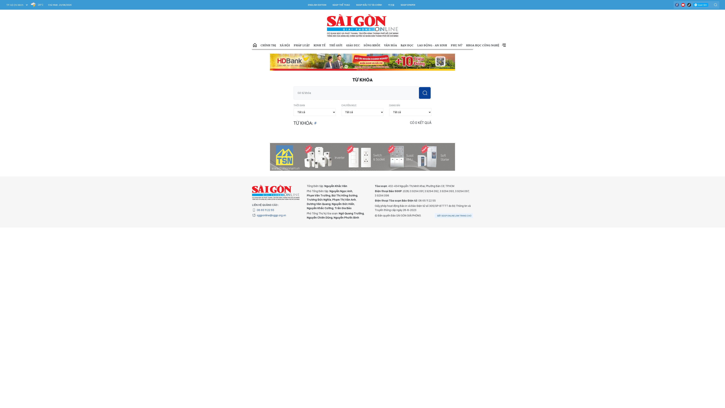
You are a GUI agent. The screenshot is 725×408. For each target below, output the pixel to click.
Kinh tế (319, 45)
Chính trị (268, 45)
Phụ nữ (456, 45)
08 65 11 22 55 (265, 197)
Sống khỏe (372, 45)
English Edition (317, 5)
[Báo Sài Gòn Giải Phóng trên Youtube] (683, 5)
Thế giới (335, 45)
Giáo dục (353, 45)
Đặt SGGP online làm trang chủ (454, 202)
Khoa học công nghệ (482, 45)
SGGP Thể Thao (341, 5)
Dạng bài (394, 92)
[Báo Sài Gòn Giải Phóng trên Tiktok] (689, 5)
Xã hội (285, 45)
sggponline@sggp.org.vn (271, 202)
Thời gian (299, 92)
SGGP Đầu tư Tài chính (369, 5)
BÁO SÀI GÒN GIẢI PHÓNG (362, 25)
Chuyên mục (349, 92)
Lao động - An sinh (432, 45)
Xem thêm (504, 45)
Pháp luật (302, 45)
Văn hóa (390, 45)
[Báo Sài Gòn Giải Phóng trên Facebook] (677, 5)
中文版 (391, 5)
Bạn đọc (407, 45)
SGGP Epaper (408, 5)
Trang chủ (255, 45)
